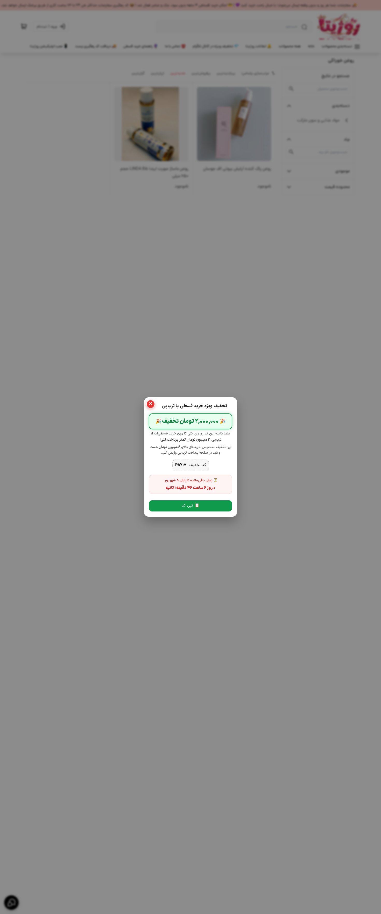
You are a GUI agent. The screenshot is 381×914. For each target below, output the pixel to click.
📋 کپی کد (191, 506)
